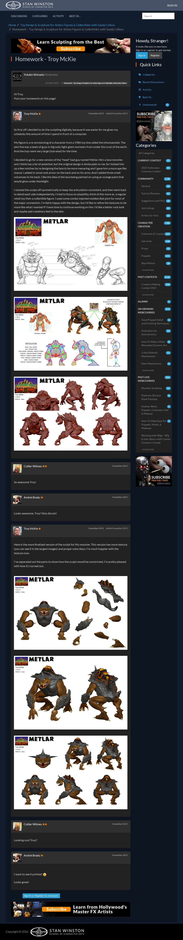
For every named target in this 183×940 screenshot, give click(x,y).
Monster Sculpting (155, 388)
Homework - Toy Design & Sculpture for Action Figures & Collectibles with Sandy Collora (95, 83)
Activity (58, 16)
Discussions (19, 16)
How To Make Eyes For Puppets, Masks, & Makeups (155, 424)
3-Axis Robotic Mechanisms (155, 354)
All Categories (146, 153)
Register (39, 895)
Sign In (172, 5)
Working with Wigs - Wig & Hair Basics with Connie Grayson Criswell (155, 439)
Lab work (155, 241)
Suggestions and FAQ (155, 200)
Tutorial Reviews (155, 193)
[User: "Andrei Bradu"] (18, 499)
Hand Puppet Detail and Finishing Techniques (155, 321)
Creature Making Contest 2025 (155, 286)
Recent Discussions (153, 82)
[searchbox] (158, 16)
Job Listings (155, 208)
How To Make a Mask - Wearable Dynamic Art (155, 343)
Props (155, 248)
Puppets (155, 255)
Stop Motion (155, 263)
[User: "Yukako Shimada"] (18, 77)
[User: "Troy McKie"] (18, 116)
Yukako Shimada (34, 74)
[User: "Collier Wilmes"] (18, 468)
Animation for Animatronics (155, 332)
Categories (39, 16)
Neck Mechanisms (155, 363)
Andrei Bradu (32, 497)
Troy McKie (31, 113)
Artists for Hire (155, 215)
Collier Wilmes (33, 466)
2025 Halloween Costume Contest (155, 169)
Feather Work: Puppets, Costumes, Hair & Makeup (155, 410)
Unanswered (155, 104)
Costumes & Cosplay (155, 233)
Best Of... (74, 16)
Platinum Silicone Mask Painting (155, 397)
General (155, 186)
